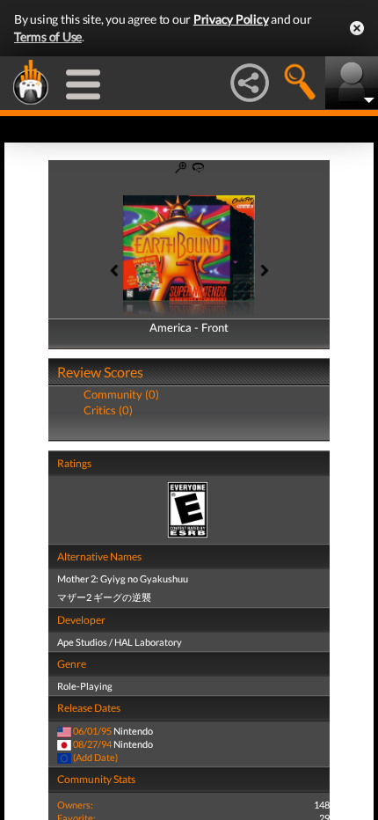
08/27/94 (92, 744)
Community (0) (121, 394)
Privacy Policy (231, 18)
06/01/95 (92, 730)
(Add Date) (95, 757)
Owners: (75, 804)
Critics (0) (108, 410)
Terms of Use (48, 36)
